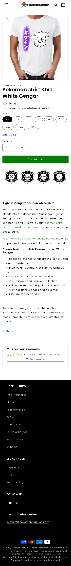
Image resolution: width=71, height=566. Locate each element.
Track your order (17, 394)
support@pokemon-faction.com (28, 522)
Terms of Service (17, 432)
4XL (21, 126)
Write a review (35, 359)
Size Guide (9, 134)
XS (7, 119)
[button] (6, 4)
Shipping (22, 108)
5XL (33, 126)
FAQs (10, 417)
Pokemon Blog (16, 409)
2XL (61, 119)
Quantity (7, 141)
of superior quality (23, 238)
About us (12, 402)
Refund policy (15, 439)
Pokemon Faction (19, 547)
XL (49, 119)
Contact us (14, 424)
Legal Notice (14, 467)
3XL (8, 126)
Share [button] (9, 331)
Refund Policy (15, 482)
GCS (9, 475)
